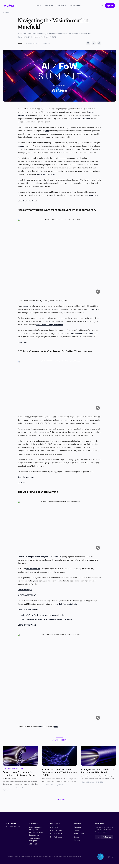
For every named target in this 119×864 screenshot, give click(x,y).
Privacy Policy (48, 856)
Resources (60, 6)
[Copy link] (99, 43)
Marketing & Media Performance (36, 834)
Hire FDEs (54, 827)
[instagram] (109, 856)
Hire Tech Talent (56, 830)
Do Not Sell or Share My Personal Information (67, 856)
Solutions (38, 6)
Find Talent (49, 6)
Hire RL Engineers (56, 837)
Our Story (77, 827)
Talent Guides (79, 834)
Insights (7, 12)
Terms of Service (38, 856)
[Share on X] (94, 43)
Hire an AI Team (56, 834)
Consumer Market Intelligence (35, 828)
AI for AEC (33, 844)
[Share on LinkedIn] (88, 43)
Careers (77, 840)
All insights (60, 800)
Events (76, 837)
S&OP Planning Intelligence (34, 839)
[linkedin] (112, 856)
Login (101, 6)
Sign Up (110, 6)
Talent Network (75, 6)
